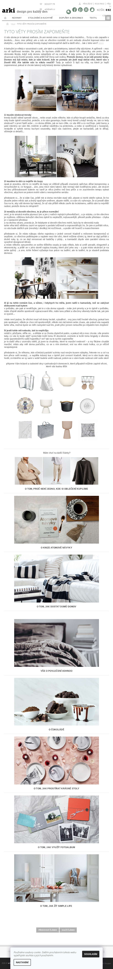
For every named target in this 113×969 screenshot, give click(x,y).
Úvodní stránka (5, 17)
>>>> (101, 43)
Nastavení (22, 962)
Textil (93, 17)
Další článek (68, 930)
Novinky (16, 17)
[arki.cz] (19, 14)
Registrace (99, 4)
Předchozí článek (47, 930)
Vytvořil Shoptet (104, 963)
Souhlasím (90, 954)
